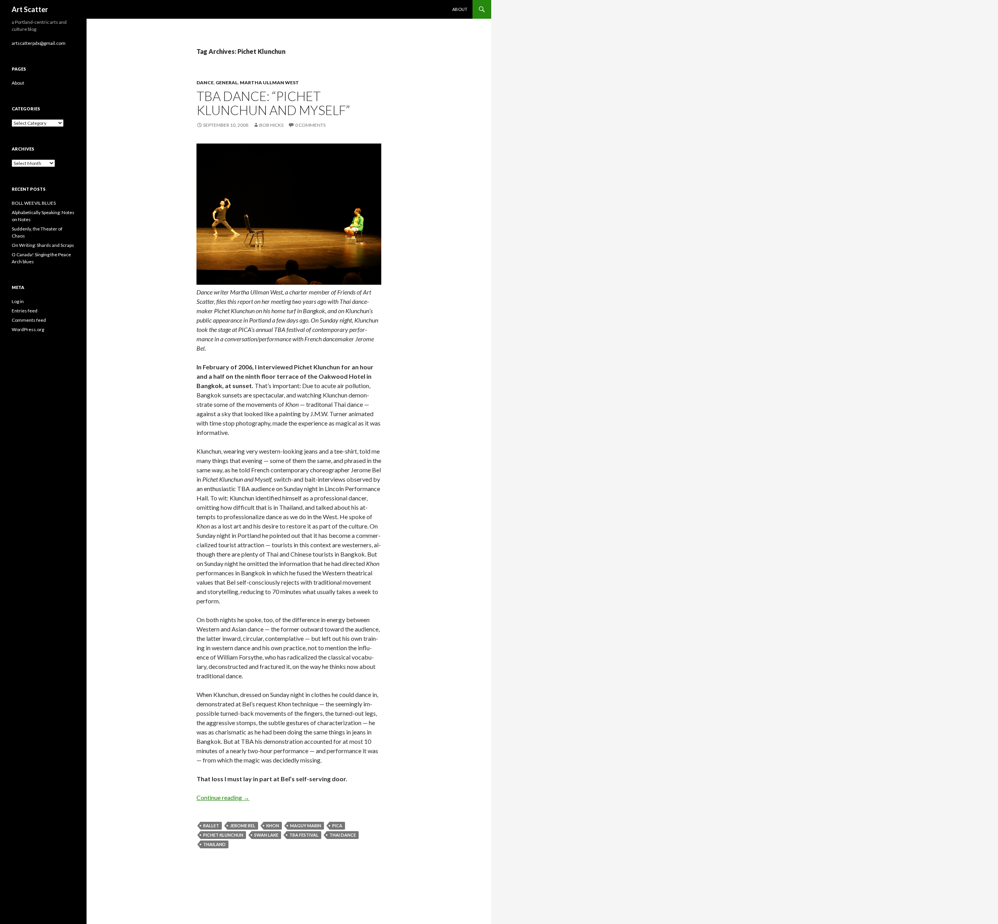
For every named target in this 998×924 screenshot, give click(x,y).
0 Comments (310, 125)
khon (272, 825)
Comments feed (29, 320)
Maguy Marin (305, 825)
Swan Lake (266, 834)
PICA (337, 825)
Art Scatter (30, 9)
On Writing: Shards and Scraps (43, 245)
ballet (211, 825)
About (459, 9)
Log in (18, 301)
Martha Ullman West (269, 82)
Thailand (214, 844)
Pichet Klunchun (223, 834)
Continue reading (223, 797)
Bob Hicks (271, 125)
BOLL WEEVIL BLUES (34, 203)
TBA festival (304, 834)
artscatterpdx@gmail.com (38, 43)
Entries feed (24, 311)
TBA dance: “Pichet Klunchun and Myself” (273, 103)
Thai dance (342, 834)
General (227, 82)
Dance (205, 82)
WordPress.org (28, 329)
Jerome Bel (242, 825)
